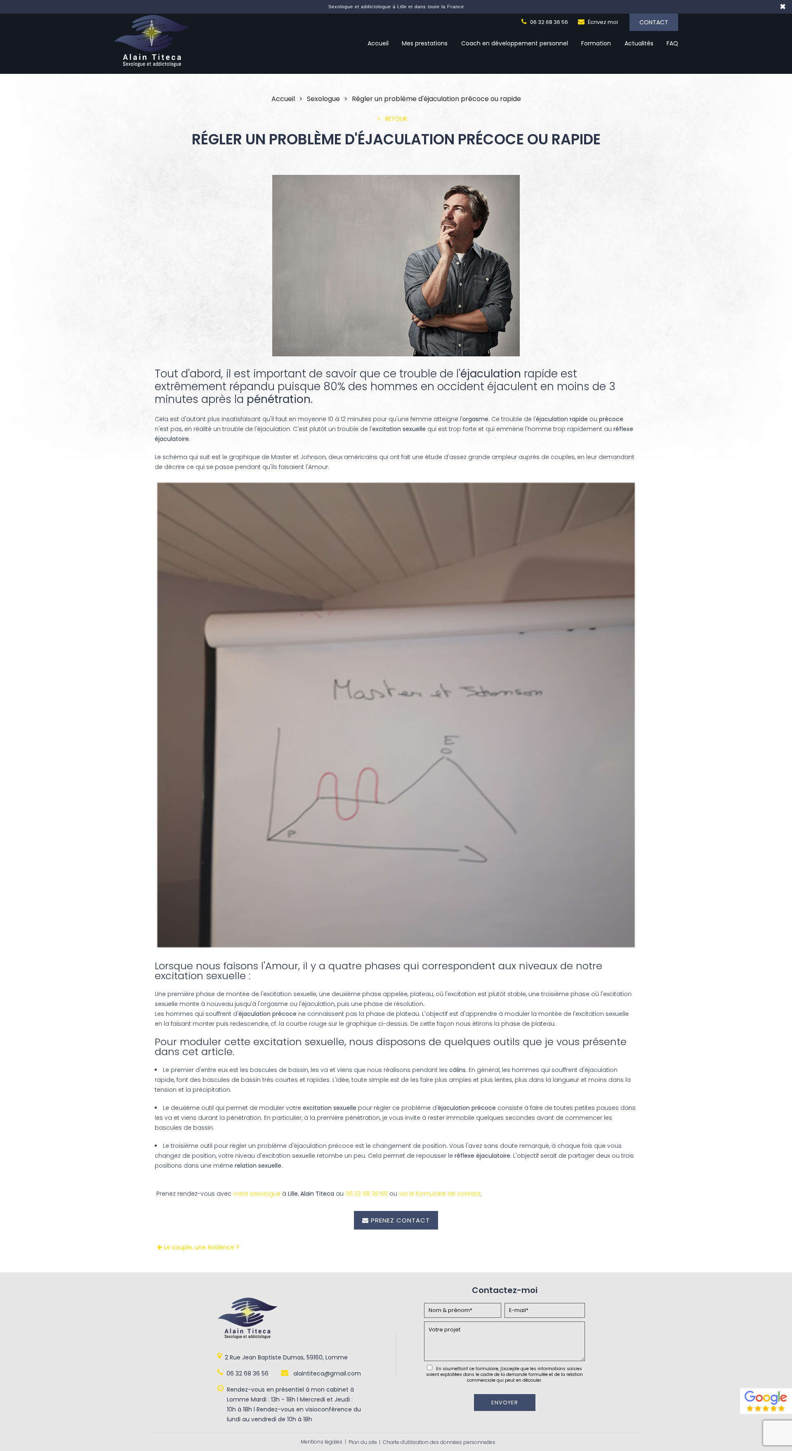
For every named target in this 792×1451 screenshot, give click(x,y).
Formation (596, 43)
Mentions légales (321, 1441)
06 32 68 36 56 (548, 22)
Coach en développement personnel (514, 43)
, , (286, 1357)
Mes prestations (425, 43)
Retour (396, 119)
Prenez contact (400, 1220)
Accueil (378, 43)
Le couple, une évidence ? (201, 1247)
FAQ (672, 43)
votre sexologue (256, 1194)
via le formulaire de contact (440, 1194)
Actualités (639, 43)
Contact (653, 22)
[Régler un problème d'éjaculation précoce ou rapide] (396, 267)
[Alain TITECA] (152, 65)
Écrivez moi (602, 22)
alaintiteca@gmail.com (326, 1373)
